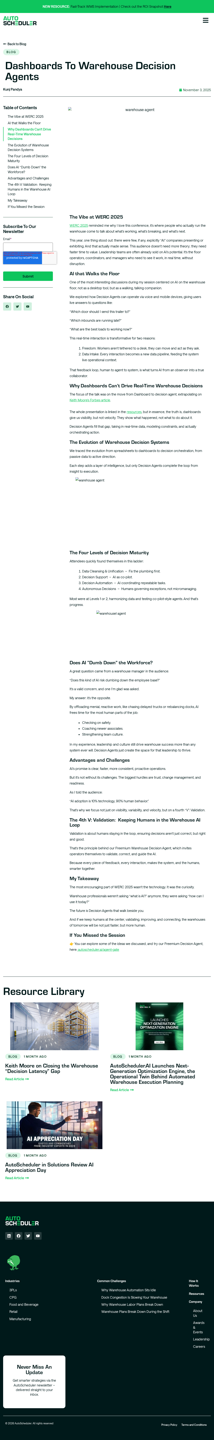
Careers (199, 1346)
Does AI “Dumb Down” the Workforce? (27, 169)
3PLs (13, 1290)
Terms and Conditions (194, 1424)
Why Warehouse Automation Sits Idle (128, 1290)
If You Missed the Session (26, 207)
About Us (197, 1313)
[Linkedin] (9, 1236)
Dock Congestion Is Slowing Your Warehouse (134, 1297)
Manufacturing (20, 1319)
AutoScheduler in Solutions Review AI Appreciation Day (49, 1167)
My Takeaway (17, 200)
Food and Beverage (23, 1304)
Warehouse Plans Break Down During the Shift (135, 1311)
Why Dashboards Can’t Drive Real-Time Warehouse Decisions (29, 134)
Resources (196, 1293)
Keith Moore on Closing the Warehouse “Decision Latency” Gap (51, 1068)
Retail (13, 1311)
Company (195, 1301)
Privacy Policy (169, 1424)
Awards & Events (198, 1327)
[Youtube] (38, 1236)
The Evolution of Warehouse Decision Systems (28, 147)
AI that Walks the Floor (24, 123)
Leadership (201, 1339)
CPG (13, 1297)
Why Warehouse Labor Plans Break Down (132, 1304)
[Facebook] (18, 1236)
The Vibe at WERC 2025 (25, 116)
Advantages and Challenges (28, 178)
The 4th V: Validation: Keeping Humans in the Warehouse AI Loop (29, 189)
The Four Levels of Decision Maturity (28, 158)
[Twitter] (28, 1236)
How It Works (194, 1283)
